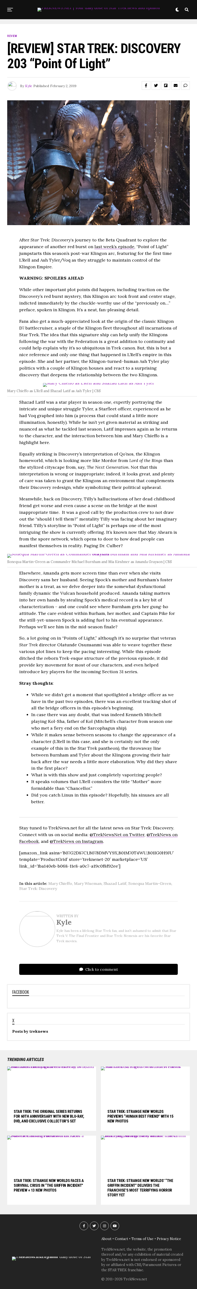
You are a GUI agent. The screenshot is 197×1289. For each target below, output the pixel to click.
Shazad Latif (115, 883)
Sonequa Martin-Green (149, 883)
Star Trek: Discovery (38, 888)
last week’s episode (114, 246)
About (106, 1239)
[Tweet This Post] (156, 85)
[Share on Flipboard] (165, 85)
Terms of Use (142, 1239)
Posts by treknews (30, 1031)
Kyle (28, 86)
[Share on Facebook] (146, 85)
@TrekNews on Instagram (76, 841)
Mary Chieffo (60, 883)
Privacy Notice (169, 1239)
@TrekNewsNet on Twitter (117, 834)
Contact (121, 1239)
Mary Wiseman (88, 883)
